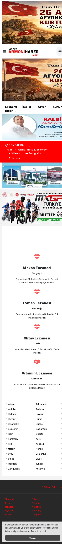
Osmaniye (41, 453)
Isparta (39, 433)
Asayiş (37, 510)
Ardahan (40, 409)
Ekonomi (11, 106)
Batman (12, 414)
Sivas (39, 458)
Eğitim (37, 514)
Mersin (39, 448)
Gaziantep (41, 428)
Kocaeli (40, 443)
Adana (11, 404)
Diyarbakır (13, 424)
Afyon (42, 106)
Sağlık (37, 506)
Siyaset (9, 510)
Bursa (39, 419)
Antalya (12, 409)
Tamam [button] (32, 538)
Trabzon (12, 463)
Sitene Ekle (50, 487)
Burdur (12, 419)
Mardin (11, 448)
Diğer (9, 110)
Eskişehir (13, 428)
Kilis (10, 443)
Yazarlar (16, 158)
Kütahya (40, 468)
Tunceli (39, 463)
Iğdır (10, 433)
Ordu (10, 453)
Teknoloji (9, 506)
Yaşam (8, 514)
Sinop (11, 458)
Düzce (39, 424)
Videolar (16, 153)
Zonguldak (14, 468)
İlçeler (27, 106)
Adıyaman (41, 404)
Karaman (13, 438)
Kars (38, 438)
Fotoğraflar (35, 153)
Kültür (57, 106)
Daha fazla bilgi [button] (38, 531)
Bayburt (40, 414)
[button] (31, 147)
